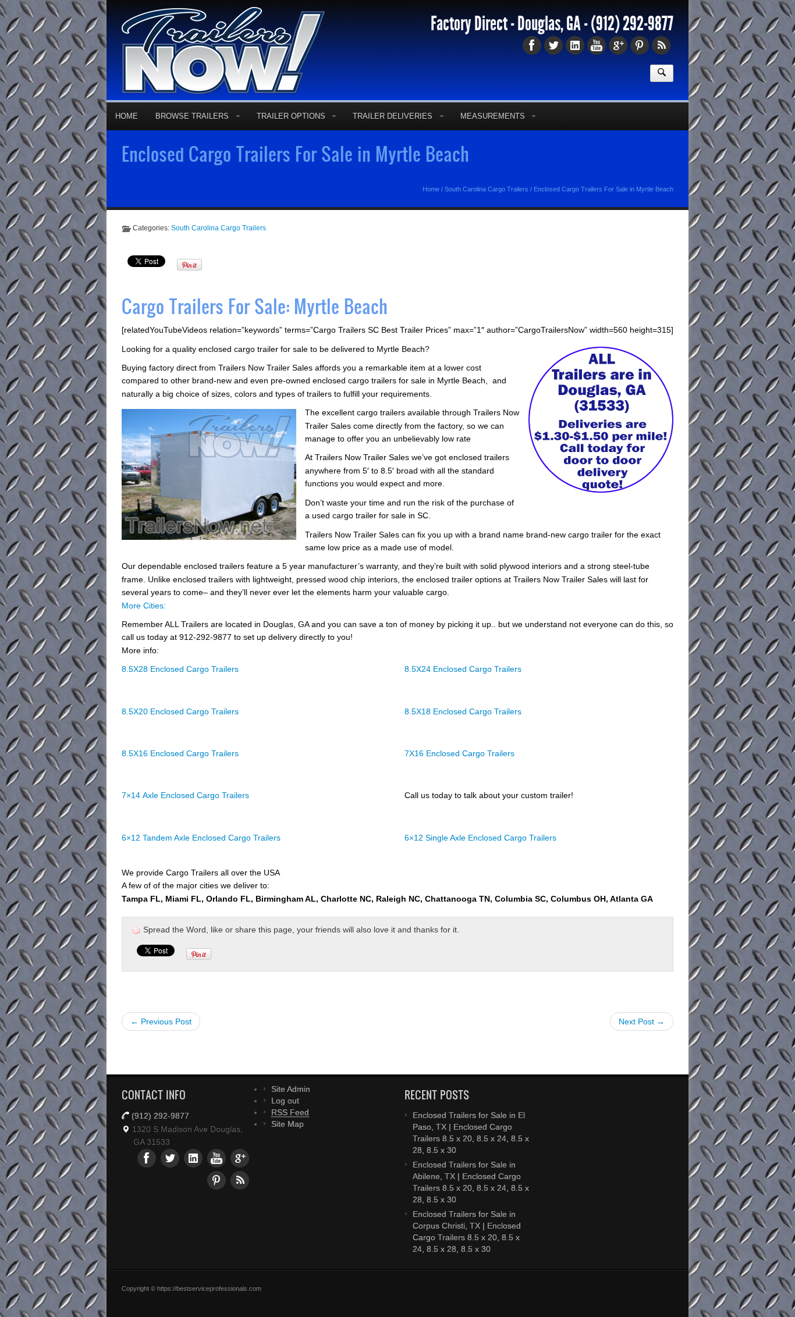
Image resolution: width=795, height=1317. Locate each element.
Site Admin (290, 1107)
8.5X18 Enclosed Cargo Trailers (462, 730)
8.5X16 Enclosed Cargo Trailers (180, 772)
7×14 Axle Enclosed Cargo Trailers (185, 813)
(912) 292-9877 (632, 42)
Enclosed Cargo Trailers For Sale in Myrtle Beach (295, 172)
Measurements (492, 134)
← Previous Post (160, 1040)
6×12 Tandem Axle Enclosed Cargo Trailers (201, 856)
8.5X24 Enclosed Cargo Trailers (462, 687)
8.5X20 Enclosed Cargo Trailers (180, 730)
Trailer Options (291, 134)
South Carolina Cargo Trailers (486, 207)
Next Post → (642, 1040)
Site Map (287, 1142)
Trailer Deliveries (392, 134)
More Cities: (144, 624)
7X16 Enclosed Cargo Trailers (459, 772)
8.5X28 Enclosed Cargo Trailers (180, 687)
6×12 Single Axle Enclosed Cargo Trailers (480, 856)
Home (126, 134)
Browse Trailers (192, 134)
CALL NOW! (557, 8)
